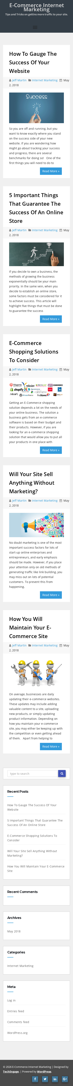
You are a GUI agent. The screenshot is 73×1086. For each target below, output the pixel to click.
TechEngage (11, 1071)
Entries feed (15, 1011)
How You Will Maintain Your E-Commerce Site (30, 627)
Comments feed (18, 1022)
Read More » (50, 171)
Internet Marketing (45, 80)
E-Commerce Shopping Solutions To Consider (33, 351)
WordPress (44, 1071)
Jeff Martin (19, 80)
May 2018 (14, 931)
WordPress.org (17, 1033)
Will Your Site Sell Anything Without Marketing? (32, 482)
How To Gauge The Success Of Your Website (33, 62)
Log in (11, 1000)
